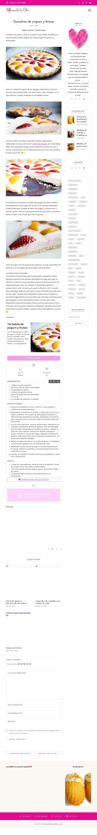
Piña (78, 281)
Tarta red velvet (13, 648)
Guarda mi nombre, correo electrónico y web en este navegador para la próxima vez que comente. (34, 731)
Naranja (72, 272)
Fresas (71, 239)
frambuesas (73, 235)
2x (54, 381)
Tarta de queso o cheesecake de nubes (16, 602)
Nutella (81, 276)
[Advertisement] (34, 527)
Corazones (73, 222)
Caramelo (81, 206)
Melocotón (73, 264)
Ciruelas (72, 218)
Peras (71, 281)
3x (58, 381)
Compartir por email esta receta (34, 480)
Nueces (71, 276)
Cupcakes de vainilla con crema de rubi (47, 602)
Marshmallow (74, 260)
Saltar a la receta (28, 30)
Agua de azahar (74, 181)
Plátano (82, 285)
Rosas (71, 293)
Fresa (83, 235)
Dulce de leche (74, 231)
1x (51, 381)
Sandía (79, 293)
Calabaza (83, 201)
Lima (70, 243)
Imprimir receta (40, 30)
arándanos (73, 189)
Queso (81, 289)
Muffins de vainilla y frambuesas (82, 132)
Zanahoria (81, 297)
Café (82, 197)
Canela (71, 206)
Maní (81, 256)
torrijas (36, 89)
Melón (84, 264)
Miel (70, 268)
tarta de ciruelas (40, 144)
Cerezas (72, 210)
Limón (78, 243)
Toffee (71, 297)
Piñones (72, 285)
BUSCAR (78, 323)
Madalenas (73, 247)
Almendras (73, 185)
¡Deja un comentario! (32, 496)
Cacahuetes (73, 197)
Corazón (72, 226)
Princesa (72, 289)
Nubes (81, 272)
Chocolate (73, 214)
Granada (81, 239)
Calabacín (72, 201)
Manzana (72, 256)
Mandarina (73, 251)
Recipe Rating (12, 664)
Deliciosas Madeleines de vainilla (82, 119)
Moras (78, 268)
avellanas (72, 193)
